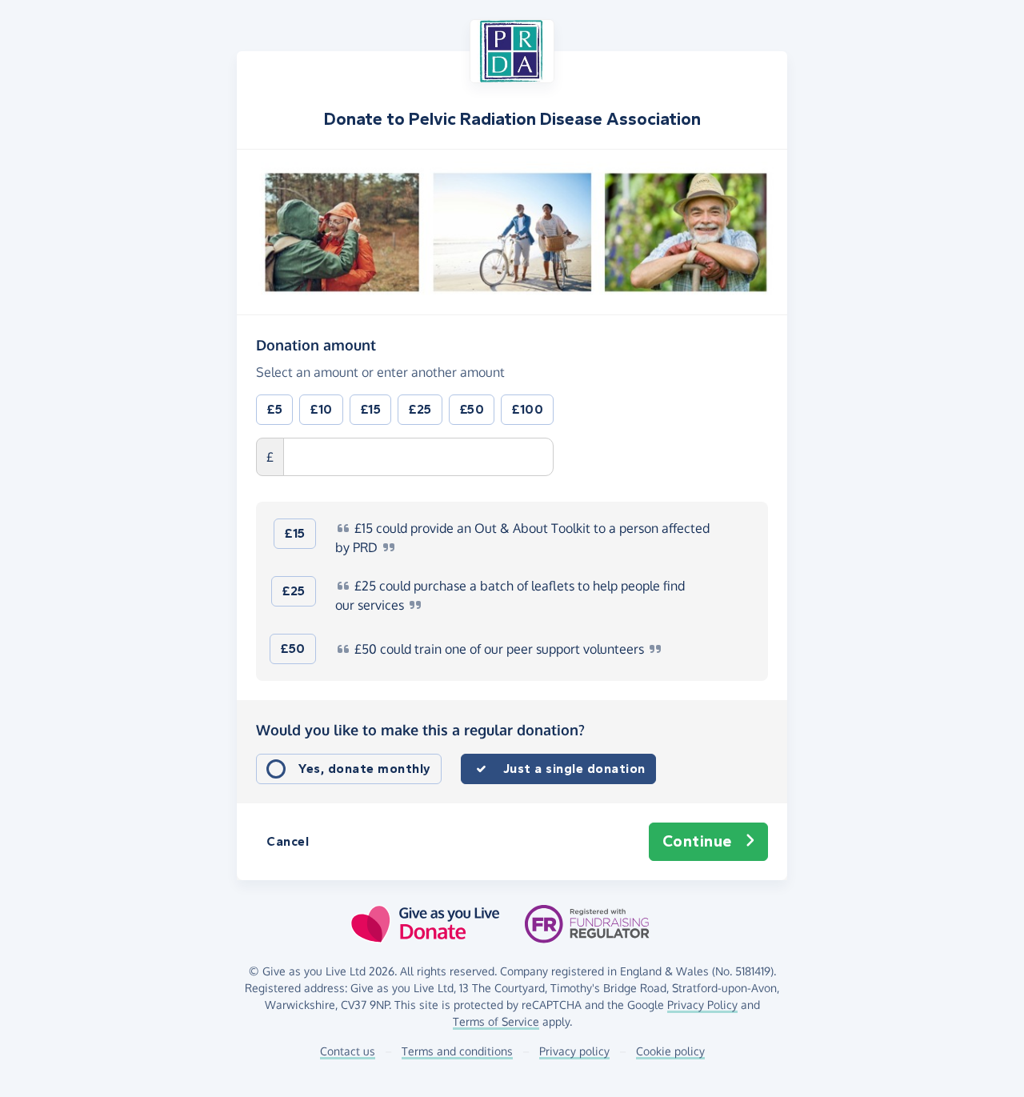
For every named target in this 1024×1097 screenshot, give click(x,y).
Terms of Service (496, 1021)
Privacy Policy (702, 1004)
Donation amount (316, 344)
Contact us (347, 1051)
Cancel (287, 841)
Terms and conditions (457, 1051)
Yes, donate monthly (364, 768)
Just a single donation (574, 768)
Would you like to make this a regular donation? (420, 730)
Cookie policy (670, 1051)
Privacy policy (574, 1051)
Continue (697, 841)
